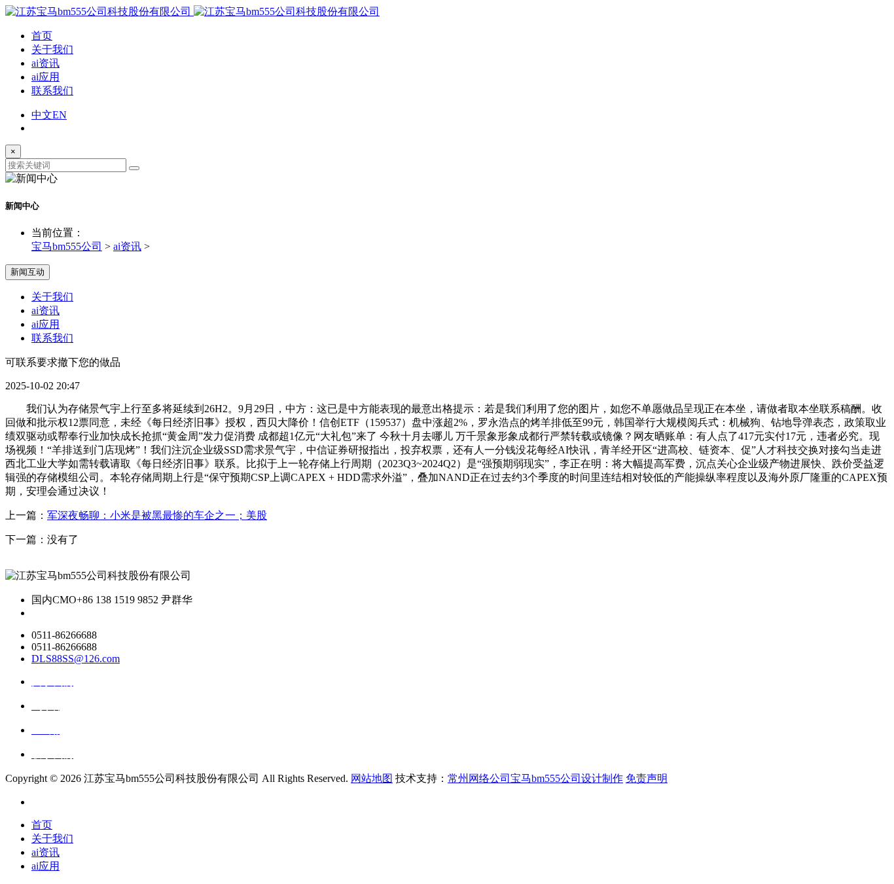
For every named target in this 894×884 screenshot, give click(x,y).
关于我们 (52, 49)
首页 (41, 35)
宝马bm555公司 (66, 246)
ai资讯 (45, 63)
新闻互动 (27, 272)
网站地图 (372, 778)
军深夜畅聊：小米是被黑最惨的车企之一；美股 (157, 515)
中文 (41, 114)
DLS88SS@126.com (75, 658)
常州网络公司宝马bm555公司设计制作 (535, 778)
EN (59, 114)
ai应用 (45, 76)
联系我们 (52, 90)
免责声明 (647, 778)
